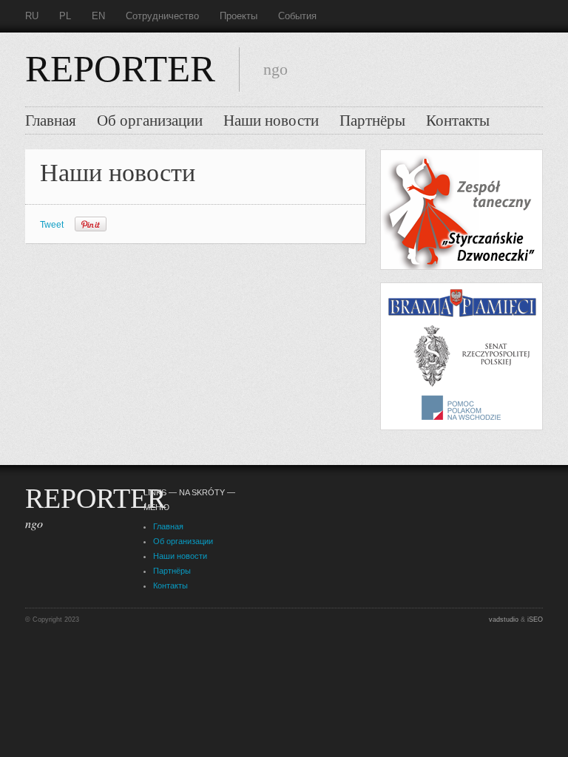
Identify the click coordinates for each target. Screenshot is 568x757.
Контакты (458, 120)
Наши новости (271, 120)
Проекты (238, 15)
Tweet (52, 225)
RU (31, 15)
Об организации (150, 120)
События (297, 15)
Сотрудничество (162, 15)
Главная (50, 120)
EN (98, 15)
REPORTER (120, 68)
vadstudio (503, 619)
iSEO (535, 619)
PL (65, 15)
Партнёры (372, 120)
